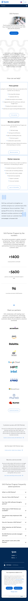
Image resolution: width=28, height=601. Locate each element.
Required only (18, 588)
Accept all (9, 588)
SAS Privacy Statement (20, 579)
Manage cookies (14, 591)
